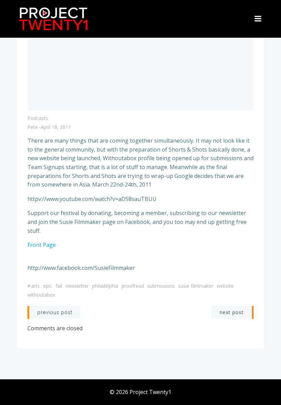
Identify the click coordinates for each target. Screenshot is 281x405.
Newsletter (77, 286)
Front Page (41, 245)
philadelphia (105, 286)
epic (47, 286)
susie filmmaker (195, 286)
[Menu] (258, 19)
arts (35, 286)
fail (59, 286)
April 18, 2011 (56, 127)
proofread (133, 286)
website (225, 286)
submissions (161, 286)
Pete (32, 127)
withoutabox (41, 294)
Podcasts (37, 118)
